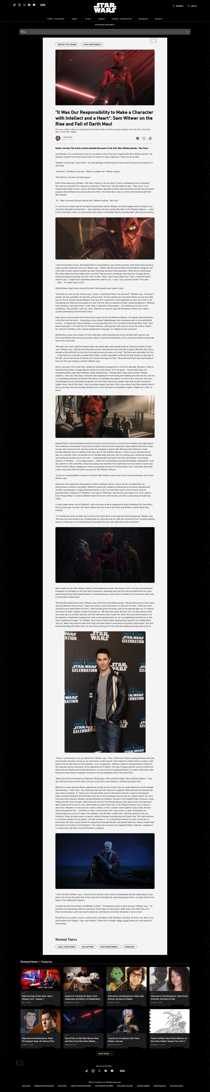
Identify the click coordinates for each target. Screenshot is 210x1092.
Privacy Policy (62, 1085)
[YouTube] (34, 5)
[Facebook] (29, 5)
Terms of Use (26, 1085)
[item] (55, 19)
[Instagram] (19, 5)
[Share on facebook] (138, 138)
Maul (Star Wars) (66, 947)
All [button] (24, 32)
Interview (129, 947)
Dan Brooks (68, 137)
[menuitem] (74, 19)
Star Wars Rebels (109, 947)
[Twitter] (24, 5)
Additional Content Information (44, 1085)
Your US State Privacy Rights (104, 1085)
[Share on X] (144, 138)
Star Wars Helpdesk (143, 1085)
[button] (105, 1053)
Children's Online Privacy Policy (81, 1085)
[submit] (174, 6)
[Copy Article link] (150, 138)
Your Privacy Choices (176, 1085)
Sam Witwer (88, 947)
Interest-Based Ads (160, 1085)
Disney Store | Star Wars (125, 1085)
